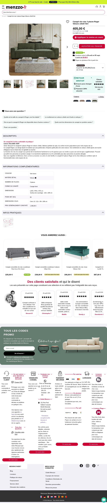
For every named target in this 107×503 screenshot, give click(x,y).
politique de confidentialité (22, 357)
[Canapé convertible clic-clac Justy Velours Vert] (76, 253)
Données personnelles (53, 484)
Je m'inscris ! (19, 353)
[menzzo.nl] (51, 497)
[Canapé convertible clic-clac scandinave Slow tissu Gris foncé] (17, 253)
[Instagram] (87, 465)
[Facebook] (81, 465)
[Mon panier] (104, 7)
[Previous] (6, 256)
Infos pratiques (12, 213)
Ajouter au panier (92, 46)
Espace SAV (18, 382)
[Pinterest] (93, 465)
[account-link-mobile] (100, 6)
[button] (68, 21)
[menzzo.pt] (66, 497)
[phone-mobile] (96, 6)
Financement (14, 480)
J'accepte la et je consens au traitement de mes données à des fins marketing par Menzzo (20, 359)
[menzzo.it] (48, 497)
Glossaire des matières (17, 487)
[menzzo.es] (62, 497)
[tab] (53, 136)
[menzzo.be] (58, 497)
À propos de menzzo (52, 476)
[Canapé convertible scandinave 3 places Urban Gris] (47, 253)
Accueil (4, 16)
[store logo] (50, 6)
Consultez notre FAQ (19, 433)
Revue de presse (51, 487)
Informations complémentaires (21, 166)
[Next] (67, 47)
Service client (14, 484)
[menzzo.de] (44, 497)
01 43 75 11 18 (45, 386)
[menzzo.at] (55, 497)
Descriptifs (10, 136)
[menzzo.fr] (41, 497)
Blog (11, 471)
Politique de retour (16, 477)
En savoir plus (13, 460)
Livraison (13, 474)
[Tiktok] (98, 465)
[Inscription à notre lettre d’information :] (19, 348)
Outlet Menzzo (50, 472)
